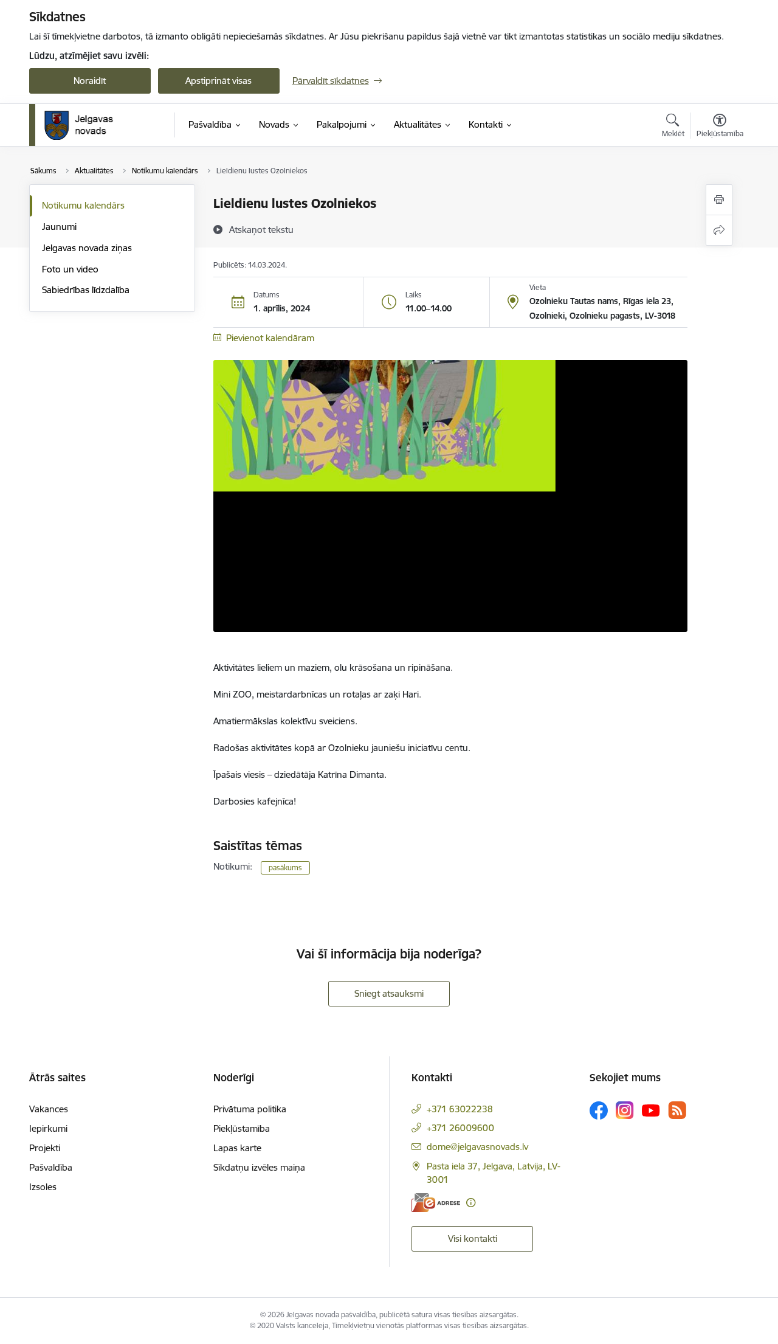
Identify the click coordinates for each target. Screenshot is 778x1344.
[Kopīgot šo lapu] (719, 230)
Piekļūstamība (241, 1128)
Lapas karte (237, 1148)
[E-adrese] (435, 1203)
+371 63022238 (460, 1109)
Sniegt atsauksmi (389, 993)
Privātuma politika (249, 1109)
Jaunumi (59, 226)
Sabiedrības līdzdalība (85, 290)
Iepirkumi (48, 1128)
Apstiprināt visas (218, 80)
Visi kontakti (472, 1238)
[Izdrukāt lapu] (719, 200)
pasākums (285, 867)
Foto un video (70, 269)
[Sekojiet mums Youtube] (651, 1110)
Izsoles (43, 1187)
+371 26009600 (460, 1128)
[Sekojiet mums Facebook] (599, 1110)
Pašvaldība (50, 1167)
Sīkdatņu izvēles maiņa (259, 1167)
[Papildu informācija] (470, 1202)
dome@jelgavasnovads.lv (477, 1146)
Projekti (44, 1148)
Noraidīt (90, 80)
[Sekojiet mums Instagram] (625, 1110)
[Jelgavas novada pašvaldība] (86, 125)
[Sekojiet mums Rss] (677, 1110)
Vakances (48, 1109)
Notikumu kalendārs (83, 205)
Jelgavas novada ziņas (87, 248)
